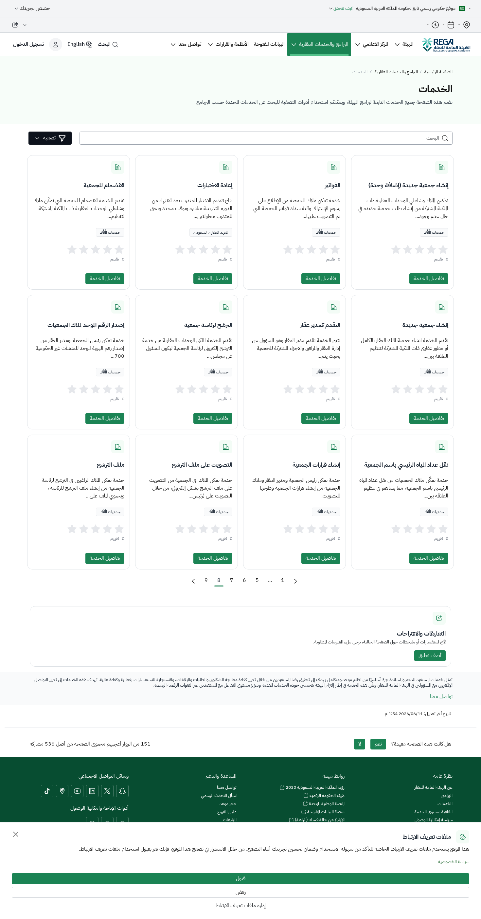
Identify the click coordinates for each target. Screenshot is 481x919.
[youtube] (77, 791)
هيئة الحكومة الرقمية (327, 796)
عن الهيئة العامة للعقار (434, 787)
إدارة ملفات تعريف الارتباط (241, 906)
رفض (241, 892)
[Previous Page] (193, 581)
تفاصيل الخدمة (429, 278)
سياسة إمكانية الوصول (434, 820)
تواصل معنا (441, 696)
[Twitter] (107, 791)
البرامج (447, 796)
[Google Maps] (62, 791)
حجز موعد (228, 804)
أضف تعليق (430, 655)
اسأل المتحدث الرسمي (219, 796)
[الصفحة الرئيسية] (446, 44)
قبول (240, 878)
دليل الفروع (227, 812)
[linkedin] (92, 791)
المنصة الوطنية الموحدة (326, 804)
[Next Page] (295, 581)
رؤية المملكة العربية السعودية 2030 (315, 787)
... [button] (270, 580)
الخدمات (445, 804)
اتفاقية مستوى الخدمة (434, 812)
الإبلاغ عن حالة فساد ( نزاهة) (319, 820)
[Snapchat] (122, 791)
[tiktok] (47, 791)
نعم (378, 744)
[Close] (16, 834)
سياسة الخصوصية (453, 861)
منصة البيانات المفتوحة (325, 812)
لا (359, 744)
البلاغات (230, 820)
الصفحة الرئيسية (438, 72)
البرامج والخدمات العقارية (396, 72)
